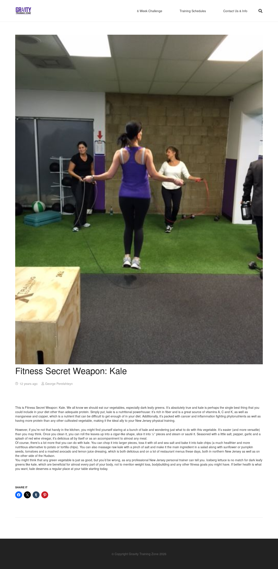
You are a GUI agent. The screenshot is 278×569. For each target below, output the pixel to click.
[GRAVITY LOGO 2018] (23, 11)
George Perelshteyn (59, 383)
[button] (260, 10)
